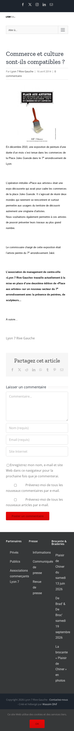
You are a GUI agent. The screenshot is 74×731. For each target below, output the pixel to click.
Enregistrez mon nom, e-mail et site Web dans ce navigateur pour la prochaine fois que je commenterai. (34, 471)
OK (37, 724)
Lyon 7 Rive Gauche (21, 71)
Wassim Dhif (49, 704)
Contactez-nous (58, 699)
